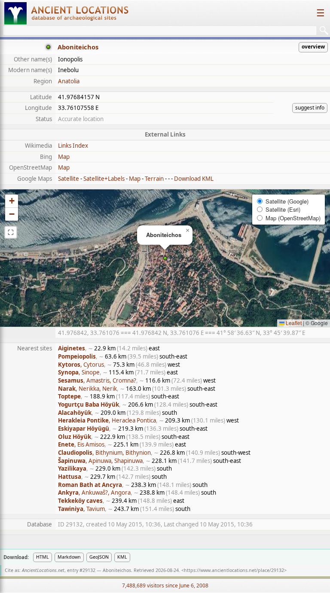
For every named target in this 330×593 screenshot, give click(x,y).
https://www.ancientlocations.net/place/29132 (234, 570)
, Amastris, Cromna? (97, 380)
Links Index (73, 145)
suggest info (309, 107)
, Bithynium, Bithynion (104, 452)
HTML (42, 557)
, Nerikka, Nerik (87, 388)
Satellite (68, 178)
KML (122, 557)
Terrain (154, 178)
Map (64, 157)
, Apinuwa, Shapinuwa (100, 461)
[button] (165, 258)
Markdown (69, 557)
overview (313, 46)
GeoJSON (99, 557)
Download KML (194, 178)
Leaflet (293, 322)
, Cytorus (81, 364)
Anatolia (68, 81)
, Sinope (79, 372)
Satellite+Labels (104, 178)
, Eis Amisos (81, 444)
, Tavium (81, 509)
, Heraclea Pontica (107, 420)
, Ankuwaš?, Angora (94, 492)
